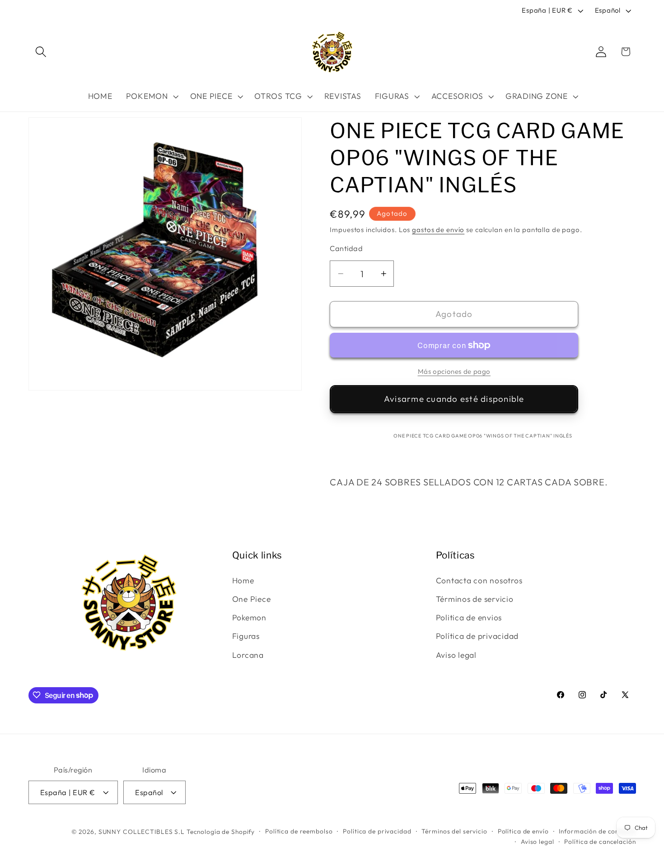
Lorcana (248, 655)
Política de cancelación (600, 842)
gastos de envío (438, 229)
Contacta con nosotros (479, 580)
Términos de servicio (475, 599)
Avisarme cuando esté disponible (454, 398)
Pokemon (249, 617)
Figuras (246, 636)
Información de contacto (597, 831)
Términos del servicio (454, 831)
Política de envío (523, 831)
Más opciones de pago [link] (454, 371)
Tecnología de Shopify (221, 831)
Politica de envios (469, 617)
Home (243, 580)
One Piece (251, 599)
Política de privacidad (477, 636)
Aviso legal (456, 655)
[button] (40, 51)
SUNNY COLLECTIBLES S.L (141, 831)
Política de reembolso (298, 831)
